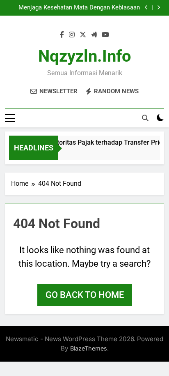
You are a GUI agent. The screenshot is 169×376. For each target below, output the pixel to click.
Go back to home (85, 295)
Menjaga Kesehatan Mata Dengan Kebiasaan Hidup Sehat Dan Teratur (79, 8)
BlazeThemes (88, 348)
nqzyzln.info (84, 56)
